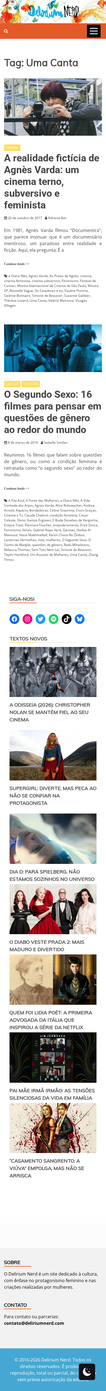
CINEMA (12, 147)
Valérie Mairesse (61, 300)
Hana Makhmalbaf (33, 535)
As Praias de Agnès (64, 276)
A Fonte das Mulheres (42, 500)
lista (41, 540)
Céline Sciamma (62, 510)
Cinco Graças (86, 510)
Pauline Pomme (76, 290)
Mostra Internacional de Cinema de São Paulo (51, 285)
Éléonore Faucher (38, 525)
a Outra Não (17, 276)
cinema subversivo (46, 280)
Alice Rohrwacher (68, 505)
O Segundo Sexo (74, 540)
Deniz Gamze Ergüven (34, 520)
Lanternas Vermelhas (20, 540)
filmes (27, 530)
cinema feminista (17, 280)
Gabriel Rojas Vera (47, 530)
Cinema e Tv (13, 515)
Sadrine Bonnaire (17, 295)
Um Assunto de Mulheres (49, 554)
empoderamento (66, 525)
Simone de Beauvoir (47, 295)
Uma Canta (38, 300)
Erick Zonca (89, 525)
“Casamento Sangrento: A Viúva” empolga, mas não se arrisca (47, 1168)
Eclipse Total (13, 525)
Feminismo (70, 280)
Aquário (22, 510)
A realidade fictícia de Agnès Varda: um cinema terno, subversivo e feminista (51, 181)
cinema (85, 276)
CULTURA (30, 384)
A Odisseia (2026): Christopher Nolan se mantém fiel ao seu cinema (50, 712)
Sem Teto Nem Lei (45, 549)
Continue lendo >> (16, 264)
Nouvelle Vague (21, 290)
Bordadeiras (38, 510)
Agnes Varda (38, 276)
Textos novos (28, 638)
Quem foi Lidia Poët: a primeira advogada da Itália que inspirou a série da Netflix (51, 1019)
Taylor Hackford (16, 554)
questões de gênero (47, 544)
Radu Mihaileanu (76, 544)
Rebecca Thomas (17, 549)
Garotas (69, 530)
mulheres (53, 540)
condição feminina (63, 515)
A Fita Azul (16, 500)
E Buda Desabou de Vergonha (75, 520)
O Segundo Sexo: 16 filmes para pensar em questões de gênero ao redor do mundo (52, 412)
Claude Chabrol (36, 515)
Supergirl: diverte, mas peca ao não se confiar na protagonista (53, 795)
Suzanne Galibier (77, 295)
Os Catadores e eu (49, 290)
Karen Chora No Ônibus (67, 535)
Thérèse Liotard (16, 300)
